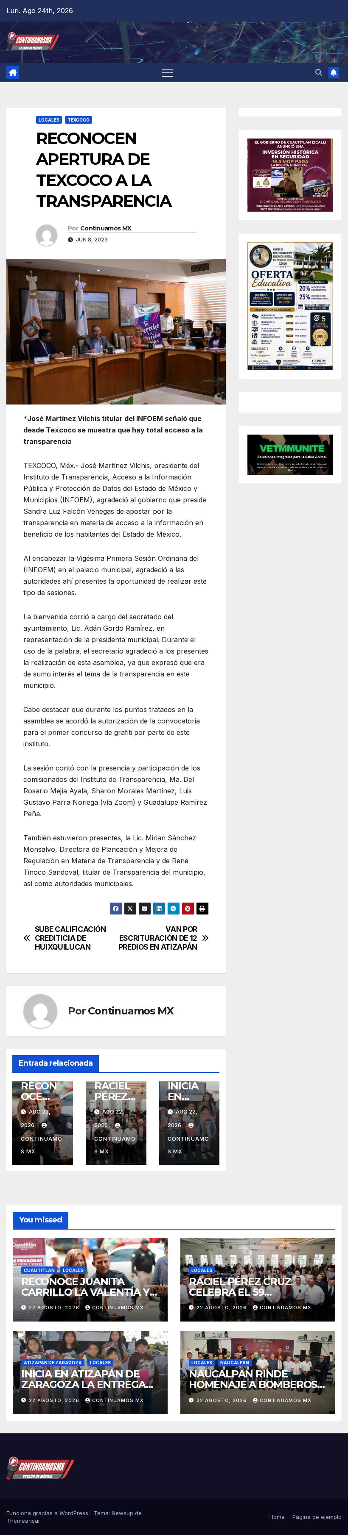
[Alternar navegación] (167, 72)
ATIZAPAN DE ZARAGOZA (53, 1362)
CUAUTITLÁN (39, 1270)
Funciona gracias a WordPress (48, 1513)
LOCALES (49, 119)
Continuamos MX (105, 228)
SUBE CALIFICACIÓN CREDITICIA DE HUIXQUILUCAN (70, 938)
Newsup (122, 1513)
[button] (318, 72)
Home (277, 1516)
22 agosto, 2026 (55, 1308)
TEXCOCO (78, 119)
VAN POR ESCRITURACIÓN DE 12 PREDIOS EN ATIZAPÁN (157, 938)
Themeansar (23, 1520)
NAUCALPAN (234, 1362)
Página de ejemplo (317, 1516)
